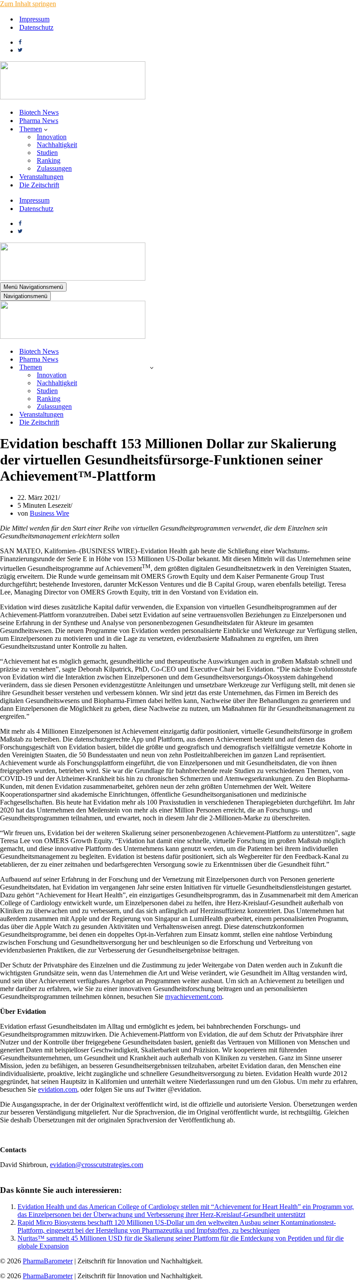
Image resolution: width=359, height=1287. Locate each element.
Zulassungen (54, 168)
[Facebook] (20, 42)
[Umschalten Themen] (152, 367)
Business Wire (49, 513)
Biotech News (39, 112)
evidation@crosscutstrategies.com (96, 1164)
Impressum (34, 19)
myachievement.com (193, 996)
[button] (45, 129)
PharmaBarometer (48, 1261)
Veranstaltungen (41, 176)
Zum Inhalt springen (28, 3)
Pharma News (38, 120)
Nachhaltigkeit (57, 144)
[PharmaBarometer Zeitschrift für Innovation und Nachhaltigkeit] (72, 97)
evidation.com (57, 1089)
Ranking (48, 160)
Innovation (52, 137)
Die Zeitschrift (39, 185)
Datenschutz (36, 27)
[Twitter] (20, 50)
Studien (47, 152)
